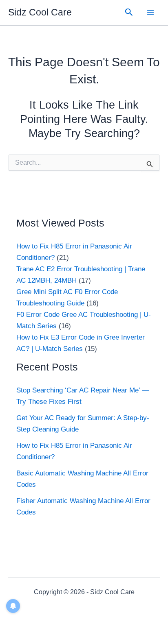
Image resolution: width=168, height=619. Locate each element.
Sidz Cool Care (40, 12)
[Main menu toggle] (150, 12)
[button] (129, 12)
